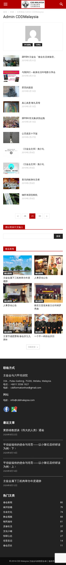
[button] (61, 4)
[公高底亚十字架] (11, 137)
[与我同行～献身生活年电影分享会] (11, 76)
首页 (5, 12)
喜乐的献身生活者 (31, 179)
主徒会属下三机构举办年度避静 (22, 481)
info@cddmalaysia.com (23, 400)
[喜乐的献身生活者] (11, 183)
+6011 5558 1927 (20, 384)
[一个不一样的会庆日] (48, 324)
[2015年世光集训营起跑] (11, 122)
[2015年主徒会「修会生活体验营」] (11, 60)
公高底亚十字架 (29, 133)
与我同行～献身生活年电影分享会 (38, 72)
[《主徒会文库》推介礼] (11, 152)
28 (25, 216)
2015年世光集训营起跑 (33, 118)
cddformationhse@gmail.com (26, 387)
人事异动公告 (41, 278)
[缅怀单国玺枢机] (11, 198)
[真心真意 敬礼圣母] (11, 106)
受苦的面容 (27, 87)
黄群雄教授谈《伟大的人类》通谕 (23, 430)
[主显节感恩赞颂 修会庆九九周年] (17, 324)
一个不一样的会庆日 (44, 336)
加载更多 (32, 347)
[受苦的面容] (11, 91)
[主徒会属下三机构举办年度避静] (17, 265)
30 (40, 216)
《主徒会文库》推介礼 (33, 149)
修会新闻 (8, 273)
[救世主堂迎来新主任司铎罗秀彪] (48, 293)
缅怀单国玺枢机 (29, 195)
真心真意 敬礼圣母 (31, 103)
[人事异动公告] (48, 265)
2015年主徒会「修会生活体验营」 (39, 57)
